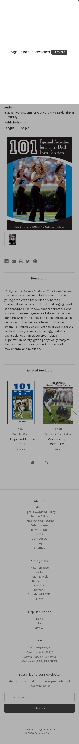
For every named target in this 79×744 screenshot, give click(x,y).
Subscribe (59, 52)
